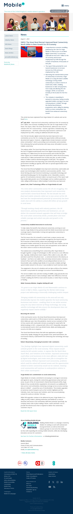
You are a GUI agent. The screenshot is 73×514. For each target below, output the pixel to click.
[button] (64, 5)
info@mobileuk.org (38, 503)
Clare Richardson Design (38, 510)
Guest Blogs (9, 48)
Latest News (9, 36)
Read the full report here (29, 411)
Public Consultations (31, 476)
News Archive (9, 53)
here (26, 119)
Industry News (9, 40)
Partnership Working (31, 487)
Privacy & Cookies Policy (36, 507)
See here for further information (31, 436)
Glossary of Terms (9, 488)
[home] (14, 4)
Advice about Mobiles (10, 480)
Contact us (29, 491)
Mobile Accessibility (9, 482)
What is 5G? (7, 476)
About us (28, 483)
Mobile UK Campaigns (10, 493)
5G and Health (8, 478)
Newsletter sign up (31, 489)
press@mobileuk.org (11, 57)
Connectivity (7, 484)
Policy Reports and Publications (34, 474)
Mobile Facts (7, 486)
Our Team (29, 485)
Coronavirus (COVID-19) (10, 474)
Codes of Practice (31, 478)
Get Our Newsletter (58, 11)
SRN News (8, 44)
